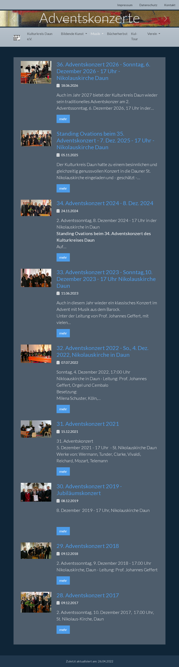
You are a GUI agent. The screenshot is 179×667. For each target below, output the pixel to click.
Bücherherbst (117, 33)
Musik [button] (96, 33)
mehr (63, 119)
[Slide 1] (66, 20)
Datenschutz (148, 5)
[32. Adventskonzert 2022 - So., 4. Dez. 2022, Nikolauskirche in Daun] (36, 353)
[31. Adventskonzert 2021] (36, 428)
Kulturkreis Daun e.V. (39, 36)
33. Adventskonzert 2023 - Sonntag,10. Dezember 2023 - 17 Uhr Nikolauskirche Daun (106, 279)
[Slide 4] (89, 20)
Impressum (125, 5)
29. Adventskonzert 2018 (88, 545)
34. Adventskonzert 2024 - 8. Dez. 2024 (105, 203)
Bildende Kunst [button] (72, 33)
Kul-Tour (134, 36)
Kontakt (170, 5)
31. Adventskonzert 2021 (88, 423)
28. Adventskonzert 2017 (88, 595)
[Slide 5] (97, 20)
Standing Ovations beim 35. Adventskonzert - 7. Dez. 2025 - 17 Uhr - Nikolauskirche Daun (105, 140)
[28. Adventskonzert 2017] (36, 601)
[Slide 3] (81, 20)
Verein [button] (152, 33)
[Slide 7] (113, 20)
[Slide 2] (74, 20)
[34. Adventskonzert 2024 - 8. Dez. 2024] (36, 207)
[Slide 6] (105, 20)
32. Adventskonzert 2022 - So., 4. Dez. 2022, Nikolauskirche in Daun (102, 351)
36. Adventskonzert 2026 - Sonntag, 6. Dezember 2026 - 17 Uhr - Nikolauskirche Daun (103, 71)
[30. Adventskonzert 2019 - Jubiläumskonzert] (36, 492)
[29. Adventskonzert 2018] (36, 550)
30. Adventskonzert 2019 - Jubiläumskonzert (89, 489)
